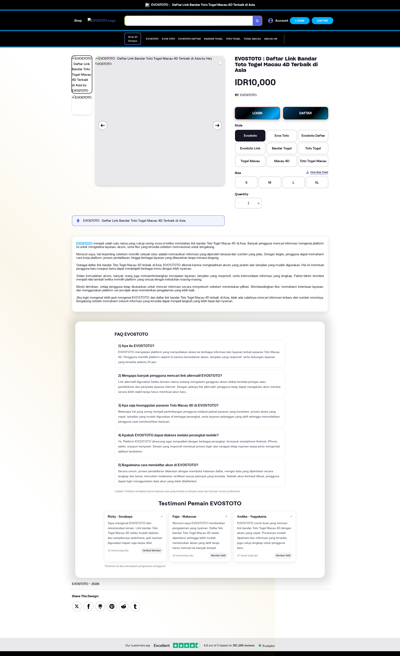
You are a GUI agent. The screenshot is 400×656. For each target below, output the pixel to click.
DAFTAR (322, 20)
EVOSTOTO (84, 243)
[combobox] (189, 20)
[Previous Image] (102, 125)
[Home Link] (102, 20)
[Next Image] (217, 125)
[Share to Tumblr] (135, 606)
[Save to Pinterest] (112, 606)
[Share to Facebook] (89, 606)
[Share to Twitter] (77, 606)
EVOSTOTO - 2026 (85, 584)
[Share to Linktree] (100, 606)
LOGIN (299, 20)
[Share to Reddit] (124, 606)
